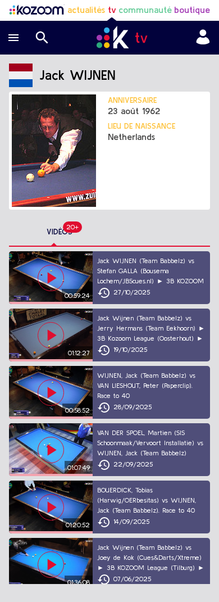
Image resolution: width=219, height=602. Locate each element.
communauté (145, 9)
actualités (86, 9)
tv (112, 9)
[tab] (59, 232)
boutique (192, 9)
